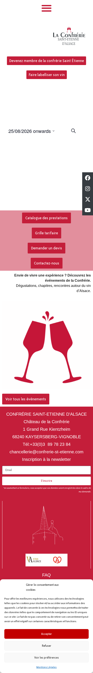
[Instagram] (87, 188)
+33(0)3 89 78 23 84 (50, 444)
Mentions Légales (46, 667)
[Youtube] (87, 210)
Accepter (46, 634)
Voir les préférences (46, 657)
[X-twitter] (87, 199)
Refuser (46, 646)
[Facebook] (87, 177)
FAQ (46, 575)
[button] (46, 8)
